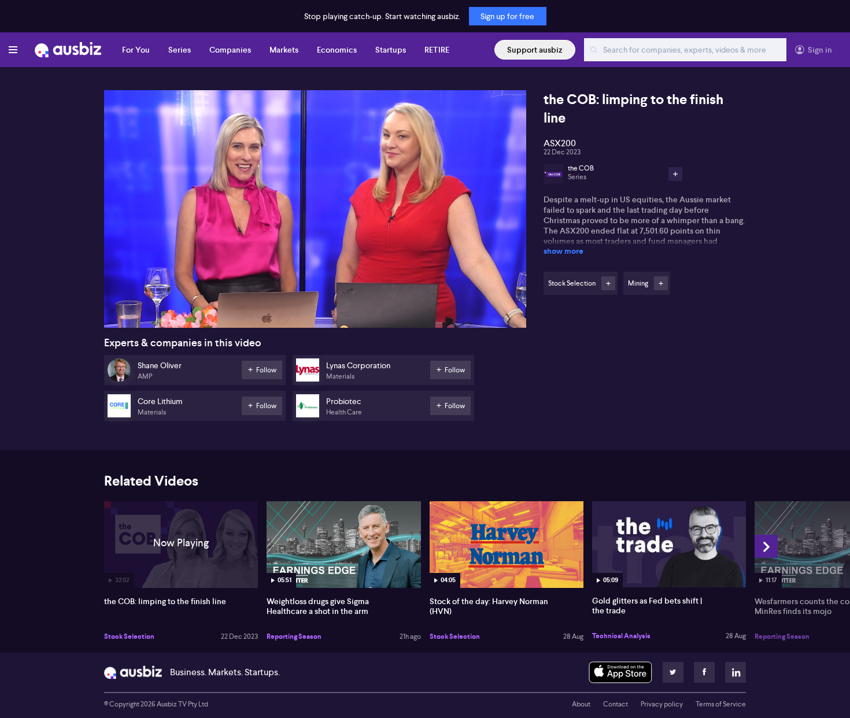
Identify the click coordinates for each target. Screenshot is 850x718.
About (581, 704)
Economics (337, 50)
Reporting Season (294, 636)
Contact (615, 704)
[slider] (315, 286)
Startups (390, 50)
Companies (230, 50)
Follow (608, 283)
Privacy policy (662, 704)
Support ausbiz (535, 50)
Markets (283, 50)
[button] (318, 212)
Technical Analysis (621, 636)
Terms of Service (721, 704)
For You (136, 50)
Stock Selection (129, 636)
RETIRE (436, 50)
